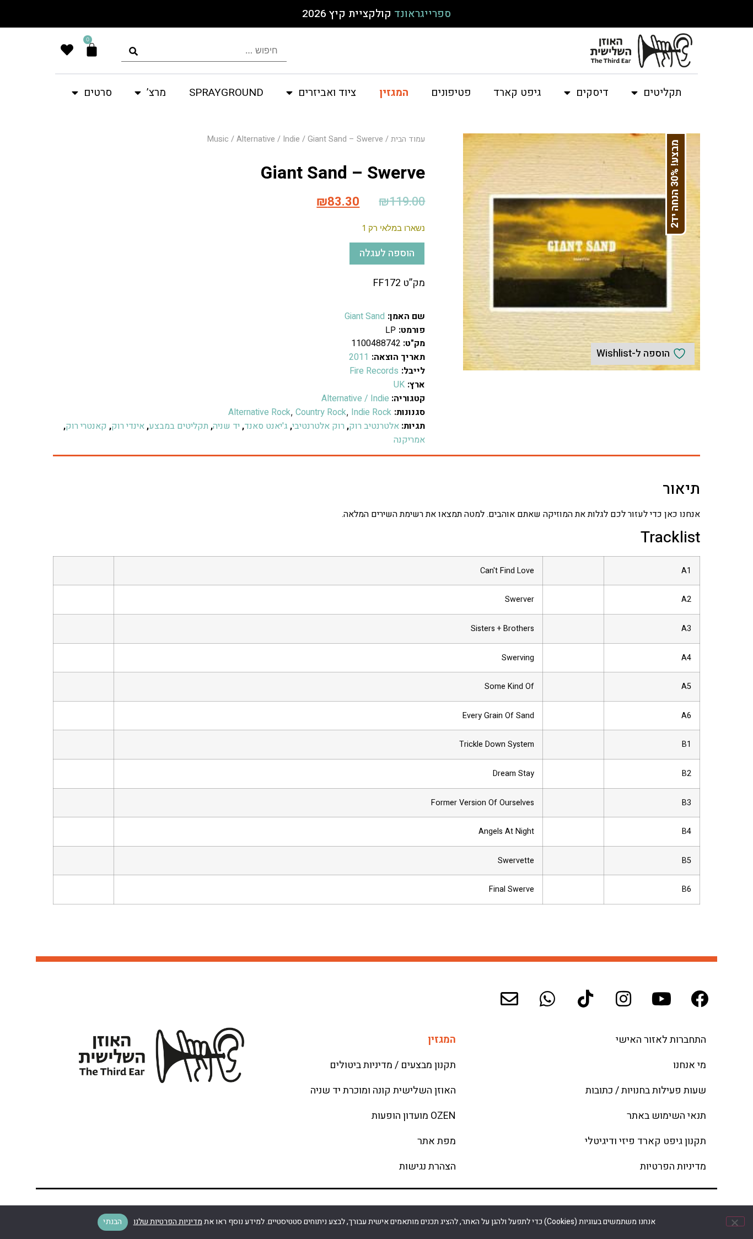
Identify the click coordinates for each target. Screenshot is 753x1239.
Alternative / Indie (268, 139)
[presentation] (204, 50)
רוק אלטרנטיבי (318, 426)
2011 (359, 357)
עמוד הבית (408, 139)
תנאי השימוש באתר (666, 1115)
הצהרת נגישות (427, 1166)
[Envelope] (509, 998)
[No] (735, 1221)
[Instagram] (623, 998)
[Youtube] (661, 998)
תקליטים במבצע (178, 426)
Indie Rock (371, 412)
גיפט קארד (517, 92)
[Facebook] (699, 998)
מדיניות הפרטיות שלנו (167, 1221)
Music (218, 139)
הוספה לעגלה (387, 253)
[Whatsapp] (547, 998)
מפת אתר (436, 1141)
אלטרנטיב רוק (374, 426)
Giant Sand (365, 316)
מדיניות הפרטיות (673, 1166)
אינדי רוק (127, 426)
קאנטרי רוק (86, 426)
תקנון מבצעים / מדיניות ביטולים (393, 1065)
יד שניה (226, 426)
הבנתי (112, 1221)
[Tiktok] (585, 998)
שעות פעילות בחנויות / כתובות (645, 1090)
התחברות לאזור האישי (661, 1039)
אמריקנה (409, 439)
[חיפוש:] (204, 50)
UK (399, 384)
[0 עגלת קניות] (91, 49)
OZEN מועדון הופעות (414, 1115)
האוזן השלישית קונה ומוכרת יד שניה (383, 1090)
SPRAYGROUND (226, 92)
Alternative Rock (259, 412)
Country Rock (320, 412)
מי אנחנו (689, 1065)
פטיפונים (451, 92)
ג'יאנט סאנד (266, 426)
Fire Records (374, 371)
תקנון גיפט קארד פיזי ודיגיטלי (645, 1141)
